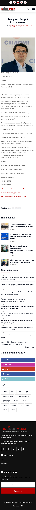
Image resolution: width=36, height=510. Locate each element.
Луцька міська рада (23, 396)
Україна (24, 401)
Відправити (18, 491)
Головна (7, 26)
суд (27, 392)
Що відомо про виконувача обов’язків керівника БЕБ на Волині (20, 236)
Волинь (5, 392)
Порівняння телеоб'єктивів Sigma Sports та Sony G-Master (21, 226)
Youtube (7, 369)
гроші (16, 401)
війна (12, 392)
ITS (22, 506)
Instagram (7, 364)
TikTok (6, 379)
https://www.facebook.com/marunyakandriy (14, 189)
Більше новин (30, 347)
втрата (13, 410)
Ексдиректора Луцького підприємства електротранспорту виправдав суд (22, 249)
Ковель (5, 405)
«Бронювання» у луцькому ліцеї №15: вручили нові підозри (22, 261)
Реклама (4, 463)
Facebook (7, 360)
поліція (5, 410)
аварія (28, 405)
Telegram (7, 374)
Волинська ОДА (8, 396)
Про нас (3, 460)
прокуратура (7, 401)
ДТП (20, 405)
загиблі (13, 405)
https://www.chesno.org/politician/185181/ (14, 197)
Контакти (4, 467)
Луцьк (20, 392)
